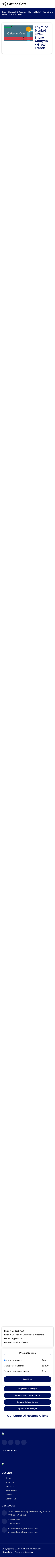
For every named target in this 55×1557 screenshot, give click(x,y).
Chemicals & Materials (17, 12)
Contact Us (11, 1499)
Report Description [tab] (15, 60)
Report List (10, 1486)
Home (4, 12)
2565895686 (14, 1520)
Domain (9, 1494)
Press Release (11, 1490)
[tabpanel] (27, 692)
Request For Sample (27, 1388)
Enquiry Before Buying (27, 1402)
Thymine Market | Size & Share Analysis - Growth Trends (41, 37)
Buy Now (27, 1379)
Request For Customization (27, 1395)
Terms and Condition (24, 1552)
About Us (10, 1482)
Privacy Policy (7, 1552)
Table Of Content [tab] (36, 60)
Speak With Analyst (27, 1408)
